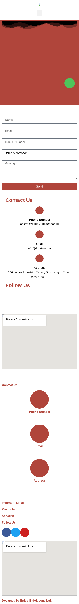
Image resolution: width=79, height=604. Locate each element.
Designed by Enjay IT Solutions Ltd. (27, 600)
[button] (39, 13)
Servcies (8, 515)
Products (8, 509)
